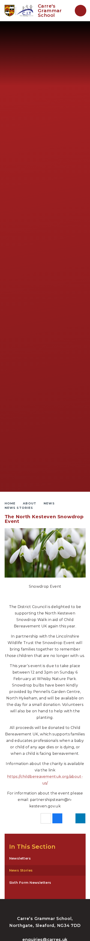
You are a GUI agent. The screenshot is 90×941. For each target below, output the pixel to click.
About (29, 503)
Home (10, 503)
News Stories (19, 507)
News (49, 503)
